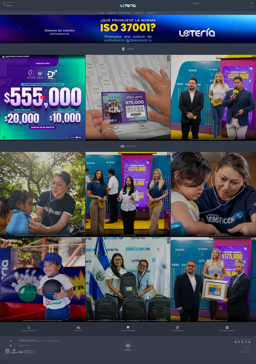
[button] (19, 28)
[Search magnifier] (252, 3)
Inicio (102, 13)
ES (252, 6)
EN (250, 6)
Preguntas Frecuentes (245, 352)
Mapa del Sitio (247, 346)
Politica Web (248, 349)
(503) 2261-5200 (24, 345)
